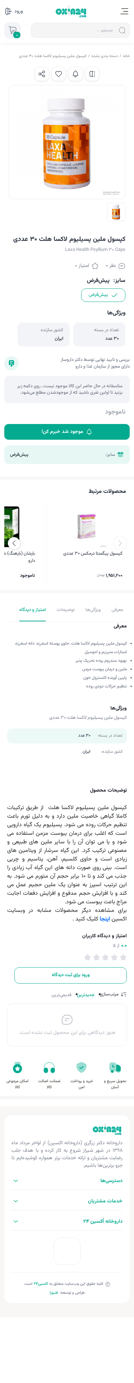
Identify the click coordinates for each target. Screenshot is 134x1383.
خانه (126, 56)
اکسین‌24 (41, 1284)
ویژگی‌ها (93, 610)
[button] (14, 543)
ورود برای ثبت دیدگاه (71, 975)
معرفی (117, 610)
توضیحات (65, 610)
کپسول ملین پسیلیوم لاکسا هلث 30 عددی (52, 56)
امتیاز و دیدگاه (32, 610)
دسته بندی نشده (104, 56)
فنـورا (54, 1293)
